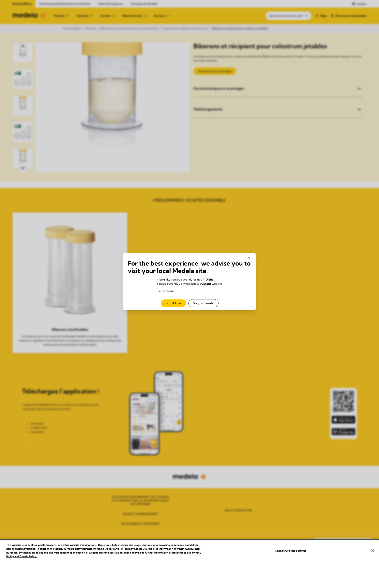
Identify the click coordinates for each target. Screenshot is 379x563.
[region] (189, 551)
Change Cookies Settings (290, 550)
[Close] (372, 550)
